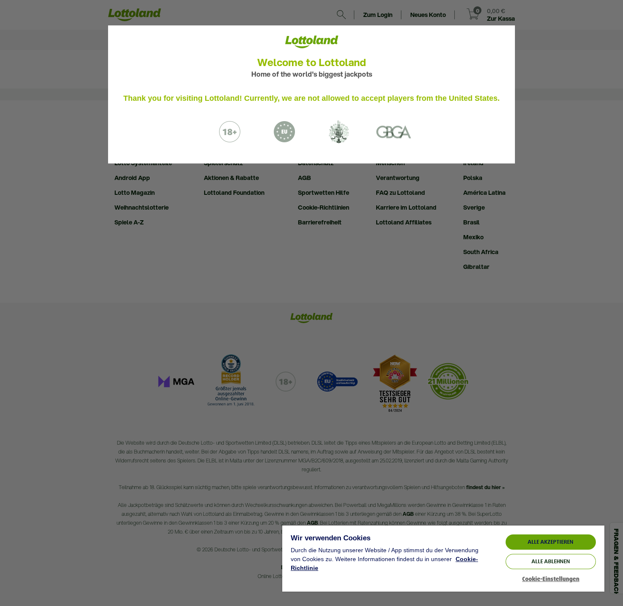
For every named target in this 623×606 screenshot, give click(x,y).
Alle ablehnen (550, 561)
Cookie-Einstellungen (550, 579)
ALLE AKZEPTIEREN (550, 541)
